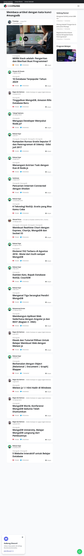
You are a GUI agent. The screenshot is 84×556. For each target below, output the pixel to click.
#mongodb (16, 76)
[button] (78, 6)
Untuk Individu (8, 2)
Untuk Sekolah (29, 2)
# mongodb (16, 56)
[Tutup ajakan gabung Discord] (22, 537)
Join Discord (8, 551)
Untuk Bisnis (19, 2)
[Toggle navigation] (78, 6)
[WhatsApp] (79, 551)
